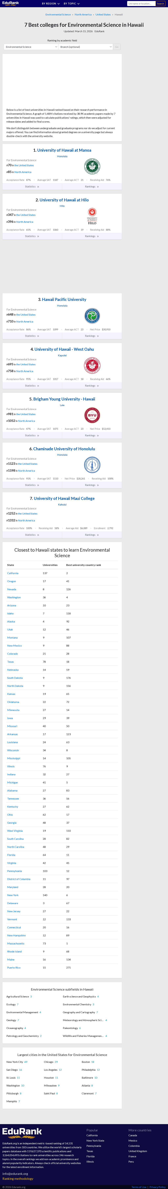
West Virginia (15, 830)
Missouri (12, 726)
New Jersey (13, 911)
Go (116, 46)
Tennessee (13, 798)
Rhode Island (14, 951)
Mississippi (13, 758)
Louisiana (12, 742)
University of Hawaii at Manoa (62, 150)
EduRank (99, 31)
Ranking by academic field (62, 40)
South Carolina (15, 838)
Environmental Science (58, 14)
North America (83, 14)
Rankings (90, 186)
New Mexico (14, 645)
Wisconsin (13, 750)
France (132, 1156)
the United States (24, 165)
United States (103, 14)
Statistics (30, 186)
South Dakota (15, 677)
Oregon (11, 581)
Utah (10, 629)
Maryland (12, 887)
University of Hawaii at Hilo (62, 199)
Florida (11, 854)
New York (13, 895)
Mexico (132, 1140)
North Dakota (15, 685)
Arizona (11, 605)
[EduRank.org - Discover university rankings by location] (10, 3)
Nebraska (13, 669)
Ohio (10, 814)
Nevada (11, 589)
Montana (12, 637)
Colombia (134, 1145)
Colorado (12, 653)
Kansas (11, 693)
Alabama (12, 790)
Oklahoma (13, 701)
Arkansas (12, 734)
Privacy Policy (157, 1187)
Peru (131, 1161)
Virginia (11, 862)
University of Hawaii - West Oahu (62, 349)
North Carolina (15, 846)
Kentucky (12, 806)
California (12, 573)
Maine (10, 959)
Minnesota (13, 709)
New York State (95, 1140)
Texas (10, 661)
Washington (14, 597)
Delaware (12, 903)
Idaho (10, 613)
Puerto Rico (14, 967)
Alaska (11, 621)
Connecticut (14, 927)
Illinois (11, 766)
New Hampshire (16, 935)
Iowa (10, 718)
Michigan (12, 782)
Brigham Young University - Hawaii (62, 399)
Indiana (11, 774)
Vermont (12, 919)
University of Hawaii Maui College (62, 498)
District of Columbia (18, 878)
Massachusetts (15, 943)
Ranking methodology (17, 1178)
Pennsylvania (14, 870)
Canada (132, 1135)
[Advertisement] (31, 82)
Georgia (11, 822)
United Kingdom (137, 1151)
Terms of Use (138, 1187)
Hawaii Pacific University (62, 299)
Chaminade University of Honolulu (62, 448)
